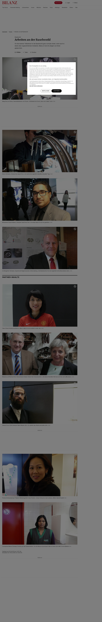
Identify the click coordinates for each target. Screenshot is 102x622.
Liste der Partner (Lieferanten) (36, 86)
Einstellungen (45, 90)
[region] (51, 78)
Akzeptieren (56, 90)
